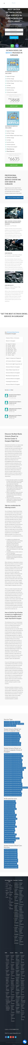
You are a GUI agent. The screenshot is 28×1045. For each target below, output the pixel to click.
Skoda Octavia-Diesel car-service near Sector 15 (13, 758)
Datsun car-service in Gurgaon (10, 822)
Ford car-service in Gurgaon (9, 812)
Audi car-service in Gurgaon (9, 828)
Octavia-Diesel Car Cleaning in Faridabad (21, 901)
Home (7, 883)
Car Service (10, 885)
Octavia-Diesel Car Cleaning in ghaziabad (16, 900)
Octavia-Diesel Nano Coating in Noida (17, 1002)
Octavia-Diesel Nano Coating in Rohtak (23, 1007)
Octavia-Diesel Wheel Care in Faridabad (21, 909)
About (7, 884)
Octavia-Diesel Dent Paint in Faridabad (21, 893)
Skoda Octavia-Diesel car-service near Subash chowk (13, 756)
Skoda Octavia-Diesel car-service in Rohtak (12, 739)
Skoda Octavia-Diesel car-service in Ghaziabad (12, 742)
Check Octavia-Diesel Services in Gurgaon (15, 197)
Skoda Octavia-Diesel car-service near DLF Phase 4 (13, 773)
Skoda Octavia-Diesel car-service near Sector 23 (13, 779)
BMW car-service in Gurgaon (10, 830)
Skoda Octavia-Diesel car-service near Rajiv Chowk (13, 760)
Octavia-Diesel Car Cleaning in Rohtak (23, 975)
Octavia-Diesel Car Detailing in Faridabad (21, 941)
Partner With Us (7, 894)
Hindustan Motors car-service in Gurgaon (12, 838)
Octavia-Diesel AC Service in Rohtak (23, 991)
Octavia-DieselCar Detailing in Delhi (8, 1008)
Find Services (14, 37)
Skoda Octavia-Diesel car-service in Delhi (11, 733)
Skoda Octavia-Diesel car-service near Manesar (13, 791)
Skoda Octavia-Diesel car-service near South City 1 (13, 771)
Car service (6, 721)
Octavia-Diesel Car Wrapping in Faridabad (21, 923)
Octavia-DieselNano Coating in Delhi (8, 1002)
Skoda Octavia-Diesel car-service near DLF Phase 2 (13, 775)
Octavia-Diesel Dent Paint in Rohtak (23, 967)
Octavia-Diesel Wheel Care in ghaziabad (16, 908)
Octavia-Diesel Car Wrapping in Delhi (8, 995)
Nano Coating (7, 725)
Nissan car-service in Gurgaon (10, 820)
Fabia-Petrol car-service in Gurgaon (11, 849)
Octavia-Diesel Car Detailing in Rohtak (23, 1016)
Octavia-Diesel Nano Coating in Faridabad (21, 932)
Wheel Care (10, 895)
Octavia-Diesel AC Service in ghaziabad (16, 914)
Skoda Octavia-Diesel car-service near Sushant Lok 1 (13, 777)
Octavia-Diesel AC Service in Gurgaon (13, 991)
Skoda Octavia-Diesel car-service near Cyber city (13, 754)
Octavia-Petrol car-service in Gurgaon (11, 867)
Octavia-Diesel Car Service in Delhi (7, 958)
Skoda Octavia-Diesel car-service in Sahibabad (12, 744)
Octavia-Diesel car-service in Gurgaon (11, 865)
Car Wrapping (20, 723)
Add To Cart (14, 106)
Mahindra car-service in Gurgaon (10, 808)
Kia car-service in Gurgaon (9, 842)
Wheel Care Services (8, 723)
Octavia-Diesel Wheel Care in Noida (17, 980)
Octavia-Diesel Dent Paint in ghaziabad (16, 891)
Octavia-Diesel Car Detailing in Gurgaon (13, 1018)
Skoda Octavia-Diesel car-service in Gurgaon (12, 735)
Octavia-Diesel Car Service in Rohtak (23, 959)
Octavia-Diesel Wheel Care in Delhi (7, 980)
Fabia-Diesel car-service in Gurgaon (11, 851)
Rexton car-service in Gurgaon (10, 840)
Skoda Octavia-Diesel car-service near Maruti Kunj (13, 785)
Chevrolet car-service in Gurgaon (10, 814)
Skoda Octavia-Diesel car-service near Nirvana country (14, 769)
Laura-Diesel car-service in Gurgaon (11, 857)
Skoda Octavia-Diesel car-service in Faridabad (12, 737)
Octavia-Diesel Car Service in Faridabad (21, 885)
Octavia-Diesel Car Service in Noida (17, 958)
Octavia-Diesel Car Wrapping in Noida (18, 995)
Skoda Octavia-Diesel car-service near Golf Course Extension (15, 767)
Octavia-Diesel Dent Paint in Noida (17, 965)
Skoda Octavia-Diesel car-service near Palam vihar (13, 783)
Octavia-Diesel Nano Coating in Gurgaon (13, 1009)
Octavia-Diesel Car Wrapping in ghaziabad (16, 922)
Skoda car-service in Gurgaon (10, 824)
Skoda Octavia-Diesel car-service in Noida (12, 741)
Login (7, 897)
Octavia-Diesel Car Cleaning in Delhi (8, 973)
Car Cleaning (17, 721)
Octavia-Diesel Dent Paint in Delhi (7, 965)
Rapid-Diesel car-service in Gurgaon (11, 855)
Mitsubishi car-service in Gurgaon (10, 826)
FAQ (7, 886)
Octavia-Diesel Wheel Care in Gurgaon (13, 983)
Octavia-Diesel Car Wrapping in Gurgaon (13, 1000)
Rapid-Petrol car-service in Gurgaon (11, 853)
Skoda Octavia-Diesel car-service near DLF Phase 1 (13, 763)
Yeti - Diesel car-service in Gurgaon (10, 863)
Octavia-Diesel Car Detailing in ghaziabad (16, 940)
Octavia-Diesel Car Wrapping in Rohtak (23, 999)
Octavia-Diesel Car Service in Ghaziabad (16, 885)
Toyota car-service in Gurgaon (10, 806)
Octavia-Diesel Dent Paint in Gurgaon (13, 967)
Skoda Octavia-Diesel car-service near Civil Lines (13, 795)
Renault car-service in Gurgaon (10, 816)
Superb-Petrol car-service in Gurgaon (11, 859)
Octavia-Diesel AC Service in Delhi (7, 987)
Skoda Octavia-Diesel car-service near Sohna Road (13, 765)
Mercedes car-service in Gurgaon (10, 834)
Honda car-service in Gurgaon (10, 804)
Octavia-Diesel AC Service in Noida (17, 987)
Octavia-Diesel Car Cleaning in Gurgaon (13, 975)
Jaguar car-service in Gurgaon (10, 836)
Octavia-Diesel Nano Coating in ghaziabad (16, 931)
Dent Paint (12, 721)
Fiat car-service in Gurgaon (9, 832)
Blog (7, 890)
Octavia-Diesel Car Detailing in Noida (18, 1010)
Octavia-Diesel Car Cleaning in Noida (18, 973)
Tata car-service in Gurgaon (9, 810)
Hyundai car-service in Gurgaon (10, 803)
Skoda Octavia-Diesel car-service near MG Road (13, 781)
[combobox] (14, 30)
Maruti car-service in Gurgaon (10, 801)
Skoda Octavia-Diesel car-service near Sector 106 (13, 793)
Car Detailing (13, 725)
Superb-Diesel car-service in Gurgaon (11, 861)
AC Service (15, 723)
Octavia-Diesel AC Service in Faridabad (21, 916)
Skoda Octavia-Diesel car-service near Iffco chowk (13, 789)
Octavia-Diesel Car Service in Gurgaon (13, 959)
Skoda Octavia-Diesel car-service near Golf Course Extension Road (16, 787)
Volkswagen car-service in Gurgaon (11, 818)
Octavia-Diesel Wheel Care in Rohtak (23, 983)
